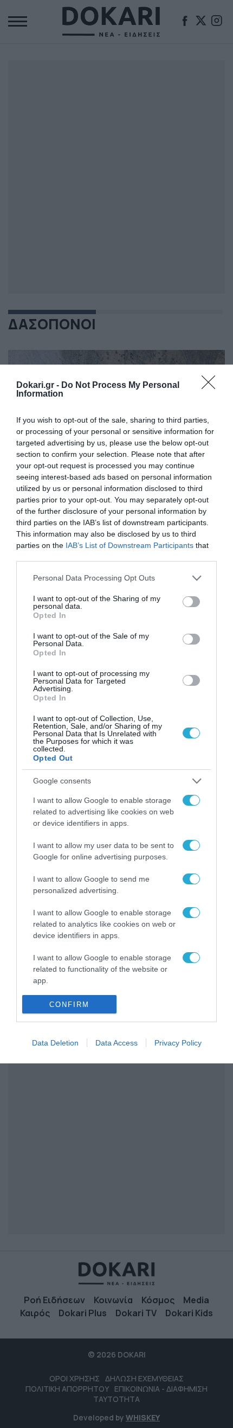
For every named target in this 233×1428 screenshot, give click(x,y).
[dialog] (116, 714)
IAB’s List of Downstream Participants (129, 545)
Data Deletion (55, 1042)
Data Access (116, 1042)
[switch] (191, 601)
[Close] (212, 385)
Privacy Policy (178, 1042)
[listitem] (116, 578)
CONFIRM (69, 1004)
